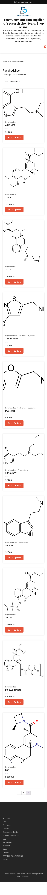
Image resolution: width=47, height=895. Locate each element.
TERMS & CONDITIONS (13, 856)
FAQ (4, 839)
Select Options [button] (14, 137)
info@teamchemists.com (24, 2)
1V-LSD (8, 197)
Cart (4, 822)
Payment (6, 846)
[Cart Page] (43, 48)
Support (6, 852)
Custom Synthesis (10, 832)
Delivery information (11, 835)
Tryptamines (32, 335)
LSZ (7, 770)
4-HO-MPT (10, 125)
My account (7, 842)
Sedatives (21, 335)
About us (6, 818)
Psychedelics (13, 61)
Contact (6, 828)
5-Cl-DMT (9, 545)
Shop (5, 849)
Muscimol (10, 411)
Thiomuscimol (12, 338)
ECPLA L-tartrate (13, 690)
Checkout (7, 825)
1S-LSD (8, 269)
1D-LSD (9, 617)
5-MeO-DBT (10, 473)
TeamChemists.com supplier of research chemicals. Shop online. (23, 23)
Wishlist (6, 859)
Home (5, 61)
